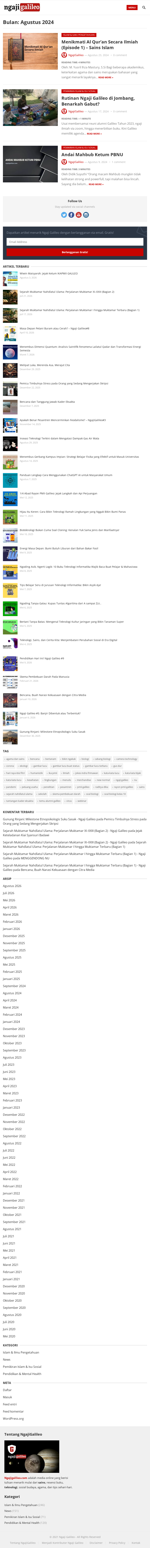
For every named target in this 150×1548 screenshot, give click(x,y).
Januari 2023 (11, 1108)
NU (135, 780)
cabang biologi (102, 759)
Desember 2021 (14, 1200)
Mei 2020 (9, 1336)
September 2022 (14, 1136)
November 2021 (14, 1208)
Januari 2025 (11, 979)
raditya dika (101, 787)
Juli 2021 (8, 1236)
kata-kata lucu (111, 773)
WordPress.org (13, 1419)
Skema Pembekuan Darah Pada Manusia (44, 676)
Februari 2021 (12, 1272)
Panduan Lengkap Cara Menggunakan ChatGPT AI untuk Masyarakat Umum (66, 475)
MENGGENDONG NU (35, 858)
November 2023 (14, 1036)
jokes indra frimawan (86, 773)
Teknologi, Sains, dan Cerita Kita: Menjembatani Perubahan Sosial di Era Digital (68, 640)
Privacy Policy (117, 1543)
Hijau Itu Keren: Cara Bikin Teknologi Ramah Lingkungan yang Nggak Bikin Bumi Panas (73, 511)
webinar (82, 801)
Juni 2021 (9, 1243)
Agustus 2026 (12, 886)
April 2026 (10, 907)
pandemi (11, 787)
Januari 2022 (11, 1193)
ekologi (24, 765)
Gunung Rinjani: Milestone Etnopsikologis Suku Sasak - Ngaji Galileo (49, 819)
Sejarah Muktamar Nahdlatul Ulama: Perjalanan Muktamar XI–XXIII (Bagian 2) (67, 291)
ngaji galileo (122, 780)
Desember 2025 (14, 936)
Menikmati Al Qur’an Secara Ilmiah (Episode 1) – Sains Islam (99, 44)
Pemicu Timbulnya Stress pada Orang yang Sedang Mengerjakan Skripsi (64, 383)
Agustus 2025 (12, 957)
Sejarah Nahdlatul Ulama (19, 794)
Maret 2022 (10, 1179)
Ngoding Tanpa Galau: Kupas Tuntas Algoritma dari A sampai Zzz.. (60, 603)
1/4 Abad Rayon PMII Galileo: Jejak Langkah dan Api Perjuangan (58, 493)
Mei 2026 (9, 900)
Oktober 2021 (12, 1215)
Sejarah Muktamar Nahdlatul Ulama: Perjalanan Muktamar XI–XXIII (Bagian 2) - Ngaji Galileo (65, 831)
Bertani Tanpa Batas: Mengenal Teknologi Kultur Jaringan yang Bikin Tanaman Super (72, 621)
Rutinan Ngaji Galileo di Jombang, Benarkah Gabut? (98, 101)
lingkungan (50, 780)
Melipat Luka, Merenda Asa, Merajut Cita (45, 365)
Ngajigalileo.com (15, 1478)
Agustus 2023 (12, 1057)
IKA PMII (53, 773)
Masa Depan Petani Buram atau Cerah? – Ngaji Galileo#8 (54, 328)
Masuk (7, 1397)
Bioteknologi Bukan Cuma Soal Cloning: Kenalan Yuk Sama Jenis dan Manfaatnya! (69, 530)
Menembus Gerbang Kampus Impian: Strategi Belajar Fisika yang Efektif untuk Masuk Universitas (79, 456)
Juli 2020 (8, 1322)
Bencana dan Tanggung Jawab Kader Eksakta (47, 401)
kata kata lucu (13, 780)
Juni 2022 (9, 1158)
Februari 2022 (12, 1186)
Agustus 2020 (12, 1315)
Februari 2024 (12, 1015)
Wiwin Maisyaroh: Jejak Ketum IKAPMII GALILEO (49, 273)
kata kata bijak (133, 773)
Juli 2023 (8, 1065)
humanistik (37, 773)
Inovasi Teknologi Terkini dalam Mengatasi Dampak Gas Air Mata (59, 438)
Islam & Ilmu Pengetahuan (79, 34)
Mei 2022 (9, 1165)
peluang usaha (30, 787)
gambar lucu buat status (66, 765)
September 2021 (14, 1222)
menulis (66, 780)
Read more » (105, 77)
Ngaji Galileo (67, 1537)
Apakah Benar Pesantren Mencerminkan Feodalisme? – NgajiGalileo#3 (63, 420)
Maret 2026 (10, 914)
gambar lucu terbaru (96, 765)
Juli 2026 (8, 893)
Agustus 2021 (12, 1229)
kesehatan (33, 780)
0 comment (120, 55)
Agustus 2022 (12, 1143)
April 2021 (10, 1258)
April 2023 (10, 1086)
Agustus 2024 (12, 993)
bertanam (50, 759)
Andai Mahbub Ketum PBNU (92, 154)
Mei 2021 (9, 1250)
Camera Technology (126, 759)
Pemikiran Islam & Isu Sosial (79, 91)
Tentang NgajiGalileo (22, 1543)
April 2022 (10, 1172)
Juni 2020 (9, 1329)
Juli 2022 (8, 1150)
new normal (103, 780)
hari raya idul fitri (15, 773)
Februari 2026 (12, 922)
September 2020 (14, 1308)
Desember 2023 (14, 1029)
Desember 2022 (14, 1115)
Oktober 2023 (12, 1043)
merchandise (84, 780)
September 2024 (14, 986)
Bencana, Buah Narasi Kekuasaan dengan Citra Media (53, 695)
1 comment (118, 162)
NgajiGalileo (76, 55)
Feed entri (10, 1404)
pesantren (65, 787)
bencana (35, 759)
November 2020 (14, 1293)
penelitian (49, 787)
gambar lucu (40, 765)
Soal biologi (92, 794)
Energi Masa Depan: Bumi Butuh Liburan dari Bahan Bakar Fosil (59, 548)
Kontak (136, 1543)
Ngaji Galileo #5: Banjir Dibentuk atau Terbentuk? (50, 713)
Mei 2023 (9, 1079)
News (6, 1360)
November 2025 (14, 943)
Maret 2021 (10, 1265)
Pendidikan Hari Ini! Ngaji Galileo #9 (42, 658)
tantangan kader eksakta (19, 801)
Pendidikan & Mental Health (22, 1374)
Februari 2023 (12, 1100)
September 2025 (14, 950)
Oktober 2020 (12, 1301)
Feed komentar (13, 1411)
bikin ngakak (69, 759)
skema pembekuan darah (66, 794)
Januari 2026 (11, 929)
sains (142, 787)
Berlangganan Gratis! (75, 252)
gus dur (117, 765)
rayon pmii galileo (123, 787)
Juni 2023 (9, 1072)
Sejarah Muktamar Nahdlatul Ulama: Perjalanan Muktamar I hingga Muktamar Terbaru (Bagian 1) (79, 310)
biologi (85, 759)
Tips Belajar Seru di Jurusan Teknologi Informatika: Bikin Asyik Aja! (60, 585)
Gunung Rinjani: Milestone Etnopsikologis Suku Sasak (52, 731)
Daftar (7, 1390)
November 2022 (14, 1122)
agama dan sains (15, 759)
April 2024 (10, 1000)
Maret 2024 (10, 1007)
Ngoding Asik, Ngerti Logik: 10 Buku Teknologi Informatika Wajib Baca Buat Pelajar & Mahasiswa (78, 566)
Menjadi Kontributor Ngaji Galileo (62, 1543)
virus (69, 801)
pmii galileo (83, 787)
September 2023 (14, 1050)
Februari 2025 (12, 972)
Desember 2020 (14, 1286)
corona (10, 765)
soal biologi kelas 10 (115, 794)
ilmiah (66, 773)
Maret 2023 (10, 1093)
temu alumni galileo (50, 801)
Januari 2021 (11, 1279)
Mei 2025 (9, 965)
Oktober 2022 (12, 1129)
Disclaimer (96, 1543)
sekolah (42, 794)
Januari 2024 (11, 1022)
